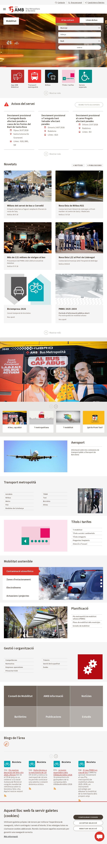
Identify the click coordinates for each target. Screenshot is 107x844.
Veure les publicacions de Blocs (6, 744)
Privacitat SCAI (11, 671)
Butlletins (20, 716)
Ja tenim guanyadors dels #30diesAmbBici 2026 (63, 772)
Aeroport (78, 442)
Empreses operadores (14, 667)
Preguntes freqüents (81, 540)
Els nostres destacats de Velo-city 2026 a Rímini (13, 772)
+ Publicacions (94, 165)
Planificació (79, 608)
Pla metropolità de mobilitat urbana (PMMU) (84, 617)
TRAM (45, 494)
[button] (60, 2)
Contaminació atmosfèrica (20, 571)
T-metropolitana (41, 427)
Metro (7, 501)
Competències (11, 660)
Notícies (86, 696)
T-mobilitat (68, 427)
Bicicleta (46, 501)
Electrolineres (14, 587)
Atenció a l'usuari (80, 544)
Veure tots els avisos (89, 105)
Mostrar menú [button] (4, 7)
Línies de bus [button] (91, 20)
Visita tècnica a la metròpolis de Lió (38, 771)
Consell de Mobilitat (20, 696)
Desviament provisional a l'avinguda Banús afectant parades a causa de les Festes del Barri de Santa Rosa (19, 121)
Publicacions (53, 716)
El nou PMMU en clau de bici (87, 771)
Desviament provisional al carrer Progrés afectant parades (88, 118)
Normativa (9, 663)
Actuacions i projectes (18, 595)
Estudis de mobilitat (81, 626)
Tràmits (46, 660)
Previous (51, 406)
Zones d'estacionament (19, 579)
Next (56, 406)
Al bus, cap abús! (15, 427)
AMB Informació (53, 696)
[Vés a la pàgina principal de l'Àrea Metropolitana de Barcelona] (24, 9)
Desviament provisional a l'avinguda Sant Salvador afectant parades (53, 120)
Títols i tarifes (81, 522)
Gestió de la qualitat (51, 663)
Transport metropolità (20, 482)
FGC (7, 505)
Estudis (86, 716)
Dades (45, 667)
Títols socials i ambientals (84, 533)
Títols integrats (79, 537)
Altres (45, 505)
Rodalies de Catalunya (14, 508)
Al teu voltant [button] (67, 20)
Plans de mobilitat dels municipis (86, 622)
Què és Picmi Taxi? (95, 427)
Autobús (8, 494)
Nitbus (8, 497)
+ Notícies (78, 165)
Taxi (45, 497)
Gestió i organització (19, 648)
